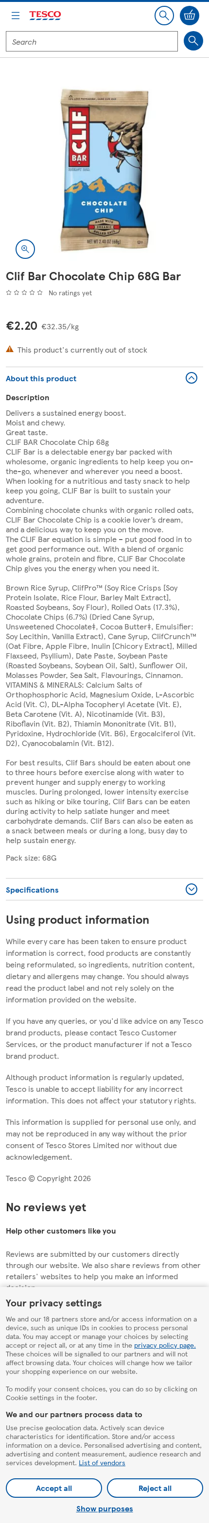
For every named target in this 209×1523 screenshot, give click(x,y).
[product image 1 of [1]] (104, 170)
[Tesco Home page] (45, 15)
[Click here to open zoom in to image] (25, 249)
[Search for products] (193, 41)
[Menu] (15, 15)
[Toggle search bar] (164, 15)
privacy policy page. (165, 1345)
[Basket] (189, 15)
